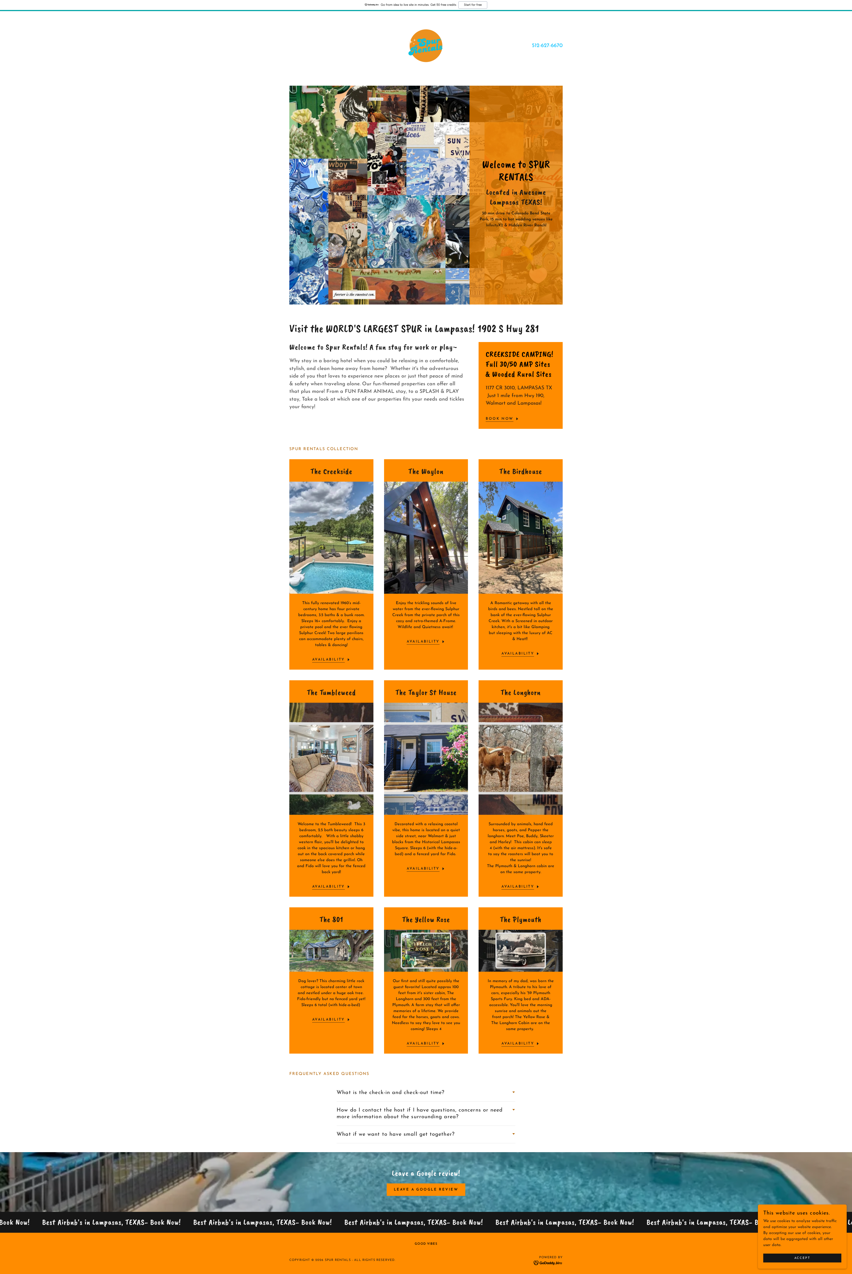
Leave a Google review (426, 1189)
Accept (802, 1258)
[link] (426, 45)
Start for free (473, 4)
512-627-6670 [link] (547, 45)
